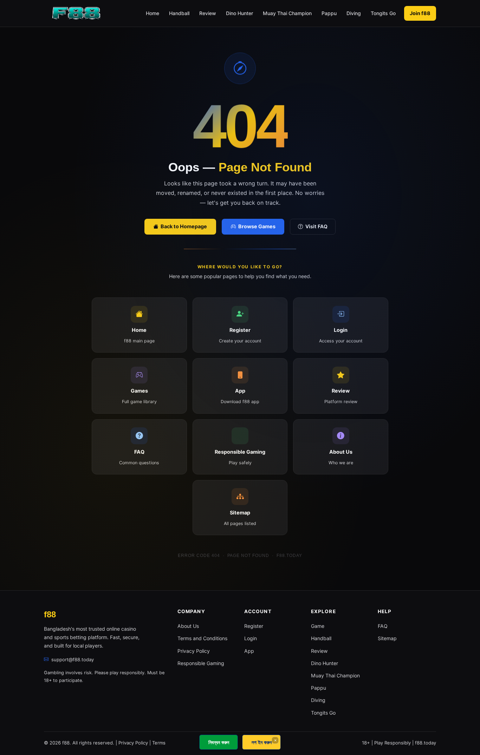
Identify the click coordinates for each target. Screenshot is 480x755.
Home (152, 13)
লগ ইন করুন (262, 742)
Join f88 (420, 13)
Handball (179, 13)
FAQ (383, 626)
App (249, 651)
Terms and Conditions (202, 638)
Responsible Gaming (200, 663)
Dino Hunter (239, 13)
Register (253, 626)
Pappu (329, 13)
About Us (188, 626)
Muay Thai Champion (287, 13)
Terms (159, 743)
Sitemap (387, 638)
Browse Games (256, 226)
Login (250, 638)
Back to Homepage (183, 226)
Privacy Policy (193, 651)
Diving (353, 13)
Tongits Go (383, 13)
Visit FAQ (316, 226)
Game (317, 626)
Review (207, 13)
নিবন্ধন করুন (218, 742)
